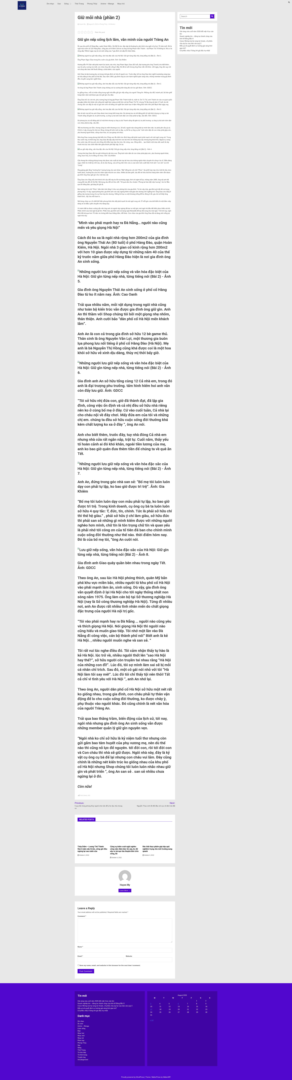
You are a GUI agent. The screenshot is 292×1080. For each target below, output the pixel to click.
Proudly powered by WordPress (133, 1077)
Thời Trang (79, 4)
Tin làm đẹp (82, 1052)
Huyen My (82, 24)
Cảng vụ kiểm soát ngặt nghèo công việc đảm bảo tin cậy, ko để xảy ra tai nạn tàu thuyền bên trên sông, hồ (124, 850)
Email (80, 956)
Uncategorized (83, 1059)
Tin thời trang (82, 1055)
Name (80, 947)
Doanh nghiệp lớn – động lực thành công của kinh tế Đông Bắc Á (101, 1003)
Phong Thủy (92, 4)
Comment (82, 916)
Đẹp (79, 1031)
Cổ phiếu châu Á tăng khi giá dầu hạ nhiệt (195, 50)
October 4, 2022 (84, 855)
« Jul (151, 1020)
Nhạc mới (81, 1035)
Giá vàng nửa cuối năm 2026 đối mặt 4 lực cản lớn (96, 1001)
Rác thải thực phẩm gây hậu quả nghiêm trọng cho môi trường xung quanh (157, 848)
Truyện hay (82, 1057)
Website (129, 956)
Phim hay (81, 1040)
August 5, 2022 (93, 24)
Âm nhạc (50, 4)
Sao (59, 4)
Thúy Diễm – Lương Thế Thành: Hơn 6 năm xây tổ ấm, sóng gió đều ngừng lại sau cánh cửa (92, 848)
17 (151, 1009)
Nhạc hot (81, 1033)
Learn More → (125, 890)
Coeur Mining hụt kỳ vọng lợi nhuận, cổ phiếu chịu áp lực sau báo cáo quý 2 (105, 1006)
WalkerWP (166, 1077)
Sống (66, 4)
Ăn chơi (80, 1024)
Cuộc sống (81, 1028)
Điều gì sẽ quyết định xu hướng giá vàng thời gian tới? (97, 1008)
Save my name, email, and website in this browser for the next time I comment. (110, 965)
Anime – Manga (107, 4)
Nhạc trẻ (121, 4)
